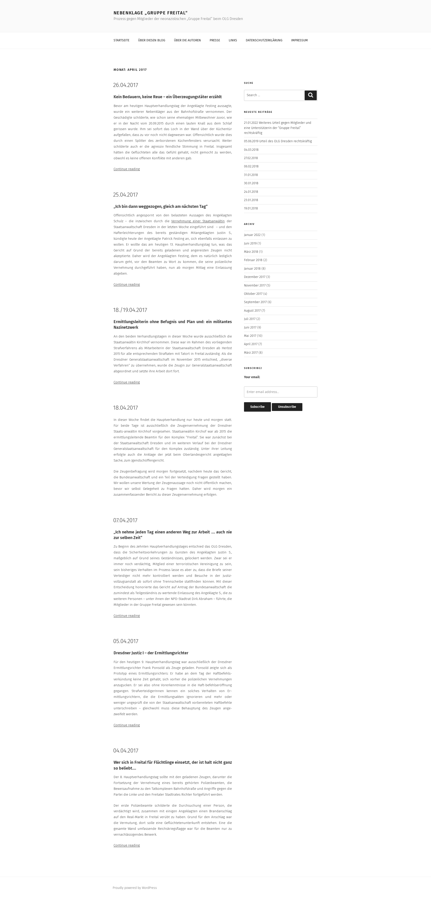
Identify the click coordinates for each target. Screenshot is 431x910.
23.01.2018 (251, 200)
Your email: (252, 377)
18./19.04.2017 (130, 310)
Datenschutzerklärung (264, 40)
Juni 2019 (250, 243)
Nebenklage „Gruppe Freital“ (151, 13)
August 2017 (252, 310)
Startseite (121, 40)
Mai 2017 (250, 335)
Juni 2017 (250, 327)
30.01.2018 (251, 183)
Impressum (299, 40)
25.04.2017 (125, 195)
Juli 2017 (249, 319)
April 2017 (250, 344)
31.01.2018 (251, 175)
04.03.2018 (251, 149)
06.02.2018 (251, 166)
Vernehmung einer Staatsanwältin (198, 221)
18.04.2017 (125, 408)
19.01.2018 (251, 208)
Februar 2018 (253, 260)
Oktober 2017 (253, 293)
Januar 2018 (252, 268)
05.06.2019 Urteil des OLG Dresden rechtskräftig (278, 141)
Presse (215, 40)
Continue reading (127, 169)
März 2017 (251, 352)
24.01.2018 (251, 191)
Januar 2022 (252, 235)
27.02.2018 (251, 158)
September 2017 (255, 302)
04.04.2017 (125, 751)
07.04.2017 (125, 521)
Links (233, 40)
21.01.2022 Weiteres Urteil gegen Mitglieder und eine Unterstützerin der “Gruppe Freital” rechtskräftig (277, 128)
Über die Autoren (187, 40)
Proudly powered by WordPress (135, 888)
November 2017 (255, 285)
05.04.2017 (125, 641)
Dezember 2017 (254, 277)
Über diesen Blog (151, 40)
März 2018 (251, 251)
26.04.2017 (125, 85)
